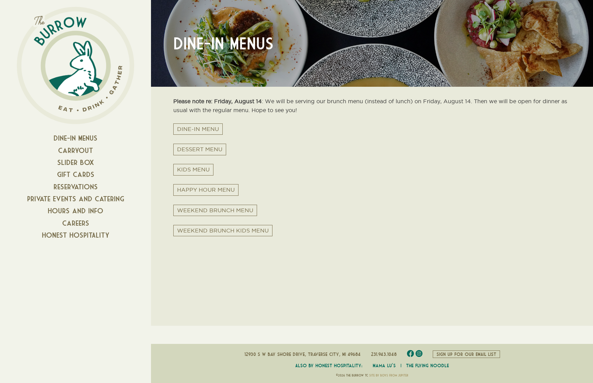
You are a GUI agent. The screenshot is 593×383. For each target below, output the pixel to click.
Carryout (75, 150)
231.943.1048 (384, 354)
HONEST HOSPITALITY (75, 235)
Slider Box (75, 162)
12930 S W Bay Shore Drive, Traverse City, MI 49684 (302, 354)
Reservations (76, 187)
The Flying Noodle (427, 365)
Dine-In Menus (75, 138)
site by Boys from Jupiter (388, 375)
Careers (75, 223)
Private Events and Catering (75, 199)
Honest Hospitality (338, 365)
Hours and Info (75, 211)
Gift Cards (75, 174)
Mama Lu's (384, 365)
